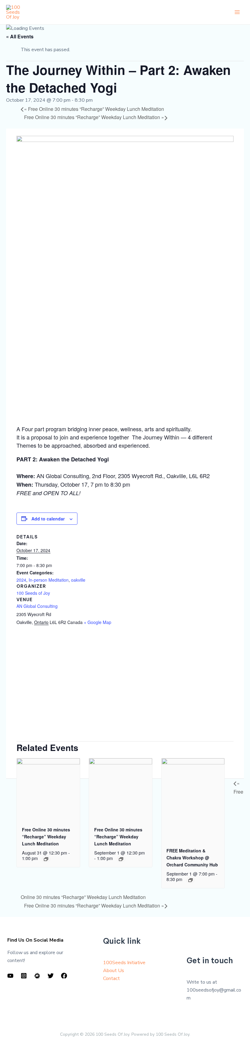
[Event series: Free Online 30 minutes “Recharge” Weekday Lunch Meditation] (46, 859)
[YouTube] (10, 976)
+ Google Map (97, 622)
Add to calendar (48, 519)
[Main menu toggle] (237, 12)
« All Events (20, 36)
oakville (78, 580)
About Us (113, 970)
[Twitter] (51, 976)
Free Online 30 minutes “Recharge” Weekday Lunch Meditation (94, 108)
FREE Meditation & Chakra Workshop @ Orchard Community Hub (192, 857)
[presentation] (48, 789)
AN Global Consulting (37, 606)
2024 (21, 580)
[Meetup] (37, 976)
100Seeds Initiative (124, 962)
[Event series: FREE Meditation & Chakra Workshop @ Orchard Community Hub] (190, 880)
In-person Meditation (49, 580)
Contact (111, 978)
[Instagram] (24, 976)
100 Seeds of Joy (33, 593)
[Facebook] (64, 976)
